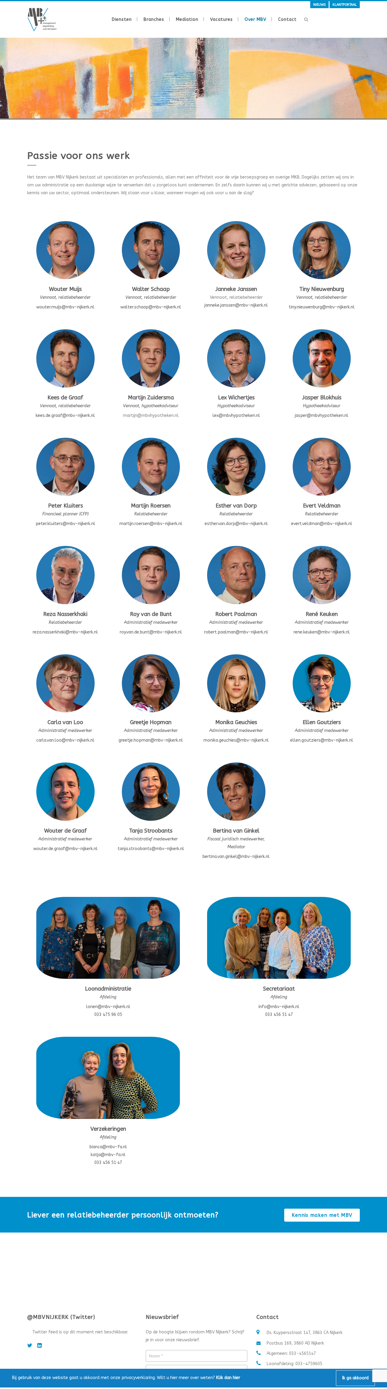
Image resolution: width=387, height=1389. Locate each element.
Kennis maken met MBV (322, 1215)
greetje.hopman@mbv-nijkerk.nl (151, 740)
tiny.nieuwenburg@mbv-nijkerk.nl (322, 307)
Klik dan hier (228, 1377)
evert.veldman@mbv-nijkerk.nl (321, 523)
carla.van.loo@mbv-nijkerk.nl (65, 740)
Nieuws (319, 5)
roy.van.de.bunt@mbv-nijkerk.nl (151, 632)
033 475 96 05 (108, 1014)
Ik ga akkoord (355, 1378)
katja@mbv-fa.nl (108, 1154)
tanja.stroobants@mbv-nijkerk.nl (151, 848)
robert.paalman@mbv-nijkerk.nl (236, 632)
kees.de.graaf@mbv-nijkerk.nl (65, 415)
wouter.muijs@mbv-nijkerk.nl (65, 307)
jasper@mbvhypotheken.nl (321, 415)
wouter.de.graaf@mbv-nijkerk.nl (65, 848)
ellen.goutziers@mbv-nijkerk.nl (321, 740)
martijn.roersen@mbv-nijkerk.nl (150, 523)
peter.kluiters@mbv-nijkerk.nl (65, 523)
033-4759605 (308, 1363)
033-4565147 (302, 1353)
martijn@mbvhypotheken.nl (151, 415)
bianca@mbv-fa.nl (108, 1146)
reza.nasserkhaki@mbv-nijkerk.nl (65, 632)
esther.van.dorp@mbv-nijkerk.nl (236, 523)
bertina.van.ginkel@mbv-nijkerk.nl (236, 856)
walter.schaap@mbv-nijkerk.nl (150, 307)
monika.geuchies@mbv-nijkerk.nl (236, 740)
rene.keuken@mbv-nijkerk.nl (322, 632)
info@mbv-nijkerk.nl (279, 1006)
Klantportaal (345, 5)
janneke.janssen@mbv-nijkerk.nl (236, 305)
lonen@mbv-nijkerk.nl (108, 1006)
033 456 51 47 (279, 1014)
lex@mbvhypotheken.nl (236, 415)
